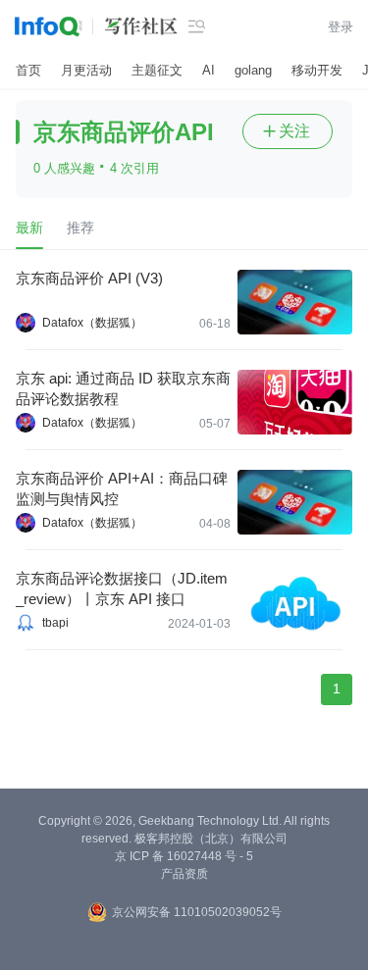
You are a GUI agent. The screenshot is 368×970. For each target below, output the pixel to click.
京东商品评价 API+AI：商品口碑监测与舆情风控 (122, 488)
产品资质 (184, 874)
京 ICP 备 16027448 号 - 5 (184, 856)
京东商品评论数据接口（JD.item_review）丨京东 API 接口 (122, 588)
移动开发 (316, 70)
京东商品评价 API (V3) (89, 278)
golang (253, 70)
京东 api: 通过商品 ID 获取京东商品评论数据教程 (123, 388)
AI (208, 70)
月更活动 (86, 70)
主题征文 (157, 70)
